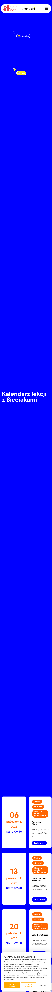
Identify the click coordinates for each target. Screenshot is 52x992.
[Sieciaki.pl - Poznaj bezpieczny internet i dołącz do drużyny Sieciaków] (28, 8)
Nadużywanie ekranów (38, 879)
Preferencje (42, 985)
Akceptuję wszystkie (12, 985)
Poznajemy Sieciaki (37, 823)
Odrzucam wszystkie (28, 985)
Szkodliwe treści (40, 934)
